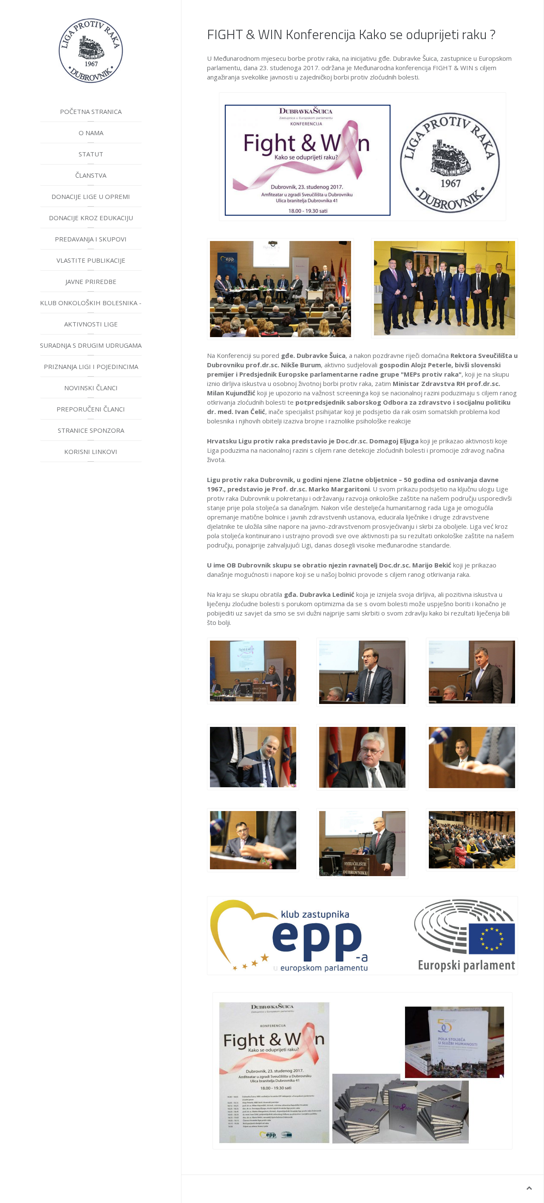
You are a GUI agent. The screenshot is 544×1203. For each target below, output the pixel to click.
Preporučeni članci (91, 409)
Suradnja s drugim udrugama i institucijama (91, 348)
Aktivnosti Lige (91, 324)
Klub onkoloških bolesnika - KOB (91, 305)
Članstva (90, 175)
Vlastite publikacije (91, 260)
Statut (91, 154)
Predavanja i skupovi (91, 239)
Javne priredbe (90, 281)
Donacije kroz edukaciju (91, 217)
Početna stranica (91, 111)
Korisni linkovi (90, 451)
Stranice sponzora (91, 430)
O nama (91, 132)
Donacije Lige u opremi (90, 196)
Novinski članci (91, 387)
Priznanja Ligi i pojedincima (91, 366)
